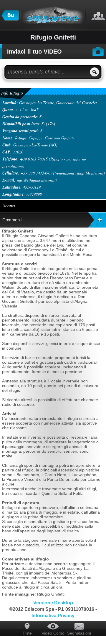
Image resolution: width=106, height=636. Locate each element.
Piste (27, 633)
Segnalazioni (79, 633)
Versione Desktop (53, 602)
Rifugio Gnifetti (50, 594)
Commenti (11, 219)
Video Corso (53, 633)
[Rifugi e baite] (10, 19)
